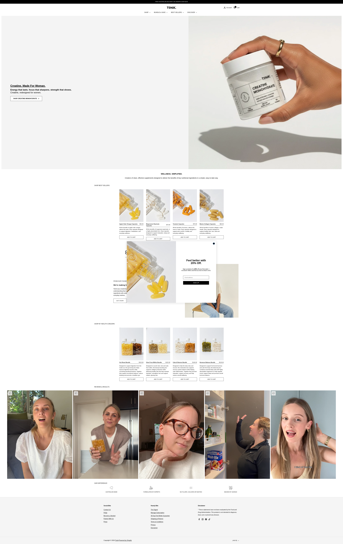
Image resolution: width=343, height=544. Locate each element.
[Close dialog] (214, 243)
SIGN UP (196, 283)
